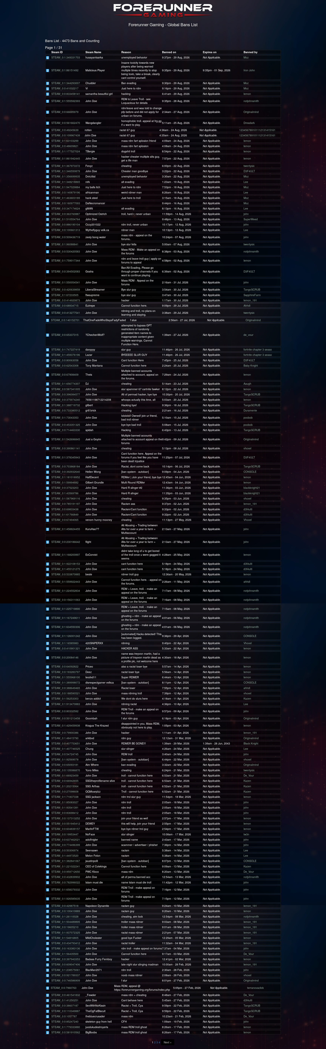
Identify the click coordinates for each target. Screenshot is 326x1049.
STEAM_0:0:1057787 (64, 1016)
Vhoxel (248, 520)
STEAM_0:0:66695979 (64, 112)
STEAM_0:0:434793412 (65, 943)
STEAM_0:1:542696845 (65, 439)
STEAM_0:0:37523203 (64, 488)
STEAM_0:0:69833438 (64, 509)
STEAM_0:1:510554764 (65, 219)
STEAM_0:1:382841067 (65, 861)
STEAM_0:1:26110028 (64, 916)
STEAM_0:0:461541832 (65, 995)
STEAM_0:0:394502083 (65, 271)
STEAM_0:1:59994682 (64, 482)
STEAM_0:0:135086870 (65, 770)
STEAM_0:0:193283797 (65, 672)
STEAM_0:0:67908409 (64, 374)
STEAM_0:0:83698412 (64, 813)
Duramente (250, 410)
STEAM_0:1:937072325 (65, 932)
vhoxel (247, 448)
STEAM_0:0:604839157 (65, 829)
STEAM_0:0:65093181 (64, 765)
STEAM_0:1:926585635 (65, 898)
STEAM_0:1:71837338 (64, 797)
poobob (248, 417)
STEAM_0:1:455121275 (65, 569)
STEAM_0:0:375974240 (65, 399)
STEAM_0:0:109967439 (65, 135)
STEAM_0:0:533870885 (65, 574)
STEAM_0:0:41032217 (64, 88)
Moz (246, 57)
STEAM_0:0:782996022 (65, 882)
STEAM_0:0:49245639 (64, 130)
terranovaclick (255, 988)
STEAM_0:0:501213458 (65, 718)
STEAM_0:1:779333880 (65, 1027)
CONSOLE (250, 471)
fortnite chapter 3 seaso (258, 349)
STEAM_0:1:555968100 (65, 677)
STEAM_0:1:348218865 (65, 182)
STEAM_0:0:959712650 (65, 871)
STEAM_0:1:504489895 (65, 922)
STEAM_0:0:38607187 (64, 1005)
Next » (167, 1042)
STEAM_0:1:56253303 (64, 698)
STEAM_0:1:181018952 (65, 477)
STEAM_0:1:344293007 (65, 83)
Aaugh (247, 383)
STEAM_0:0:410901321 (65, 648)
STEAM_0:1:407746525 (65, 748)
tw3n (246, 834)
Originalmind (251, 112)
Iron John (249, 70)
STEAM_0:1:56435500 (64, 954)
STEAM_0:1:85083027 (64, 802)
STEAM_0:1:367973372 (65, 166)
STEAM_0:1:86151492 (64, 70)
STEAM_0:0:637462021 (65, 839)
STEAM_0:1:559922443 (65, 581)
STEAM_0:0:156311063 (65, 600)
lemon (247, 94)
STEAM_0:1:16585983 (64, 643)
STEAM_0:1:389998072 (65, 682)
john (246, 214)
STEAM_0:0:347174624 (65, 208)
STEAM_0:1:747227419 (65, 349)
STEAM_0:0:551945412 (65, 823)
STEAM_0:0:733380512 (65, 410)
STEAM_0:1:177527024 (65, 151)
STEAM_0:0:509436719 (65, 237)
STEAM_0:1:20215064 (64, 786)
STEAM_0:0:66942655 (64, 781)
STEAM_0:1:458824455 (65, 529)
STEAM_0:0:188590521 (65, 693)
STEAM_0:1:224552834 (65, 590)
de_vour (248, 335)
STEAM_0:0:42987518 (64, 906)
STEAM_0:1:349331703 (65, 57)
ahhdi (247, 581)
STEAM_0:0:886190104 (65, 224)
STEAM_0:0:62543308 (64, 365)
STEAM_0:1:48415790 (64, 738)
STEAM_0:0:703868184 (65, 466)
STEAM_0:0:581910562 (65, 1032)
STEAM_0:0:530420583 (65, 251)
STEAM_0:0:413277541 (65, 313)
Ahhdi (247, 305)
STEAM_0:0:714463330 (65, 430)
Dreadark (249, 123)
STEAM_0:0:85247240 (64, 1021)
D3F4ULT (249, 171)
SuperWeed (251, 219)
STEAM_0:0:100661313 (65, 230)
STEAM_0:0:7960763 (63, 988)
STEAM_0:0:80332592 (64, 711)
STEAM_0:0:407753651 (65, 743)
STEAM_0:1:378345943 (65, 457)
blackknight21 (252, 488)
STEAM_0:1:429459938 (65, 725)
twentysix (249, 166)
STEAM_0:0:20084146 (64, 657)
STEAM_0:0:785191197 (65, 504)
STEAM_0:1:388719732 (65, 405)
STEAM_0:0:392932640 (65, 471)
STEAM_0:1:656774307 (65, 383)
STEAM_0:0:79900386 (64, 732)
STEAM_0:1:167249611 (65, 618)
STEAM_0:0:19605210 (64, 927)
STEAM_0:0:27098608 (64, 791)
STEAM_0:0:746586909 (65, 980)
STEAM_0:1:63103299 (64, 141)
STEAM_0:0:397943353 (65, 959)
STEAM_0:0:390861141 (65, 448)
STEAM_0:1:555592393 (65, 101)
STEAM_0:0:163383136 (65, 948)
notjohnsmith (251, 101)
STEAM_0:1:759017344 (65, 260)
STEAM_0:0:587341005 (65, 389)
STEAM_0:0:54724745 (64, 754)
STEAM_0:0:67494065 (64, 520)
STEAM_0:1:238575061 (65, 970)
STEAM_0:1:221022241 (65, 866)
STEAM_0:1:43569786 (64, 493)
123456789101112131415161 (257, 130)
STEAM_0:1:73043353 (64, 417)
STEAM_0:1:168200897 (65, 554)
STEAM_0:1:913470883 (65, 704)
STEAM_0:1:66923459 (64, 775)
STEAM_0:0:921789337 (65, 975)
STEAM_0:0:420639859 (65, 289)
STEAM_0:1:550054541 (65, 282)
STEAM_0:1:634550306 (65, 627)
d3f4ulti (248, 509)
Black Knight (251, 743)
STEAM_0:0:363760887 (65, 214)
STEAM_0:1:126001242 (65, 636)
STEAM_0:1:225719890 (65, 609)
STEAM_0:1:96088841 (64, 244)
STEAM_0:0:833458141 (65, 94)
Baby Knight (251, 365)
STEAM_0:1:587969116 (65, 498)
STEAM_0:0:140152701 (65, 320)
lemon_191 (250, 300)
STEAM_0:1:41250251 (64, 1000)
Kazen (247, 698)
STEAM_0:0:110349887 (65, 1011)
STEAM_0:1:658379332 (65, 889)
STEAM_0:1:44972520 (64, 855)
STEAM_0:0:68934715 (64, 305)
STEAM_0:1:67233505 (64, 295)
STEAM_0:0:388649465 (65, 688)
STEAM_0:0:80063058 (64, 360)
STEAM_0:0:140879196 (65, 192)
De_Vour (249, 775)
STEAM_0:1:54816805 (64, 938)
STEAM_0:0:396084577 (65, 394)
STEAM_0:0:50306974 (64, 850)
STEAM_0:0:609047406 (65, 964)
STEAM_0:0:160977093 (65, 203)
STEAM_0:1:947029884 (65, 187)
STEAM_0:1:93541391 (64, 807)
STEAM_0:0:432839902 (65, 877)
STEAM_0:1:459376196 (65, 355)
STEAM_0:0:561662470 (65, 123)
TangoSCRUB (252, 289)
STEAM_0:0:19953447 (64, 834)
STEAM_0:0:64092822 (64, 666)
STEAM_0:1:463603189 (65, 198)
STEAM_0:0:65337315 (64, 335)
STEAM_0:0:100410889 (65, 911)
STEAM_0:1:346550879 (65, 171)
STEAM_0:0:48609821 (64, 146)
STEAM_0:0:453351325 (65, 425)
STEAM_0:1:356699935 (65, 176)
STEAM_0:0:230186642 (65, 542)
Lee (246, 182)
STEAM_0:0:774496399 (65, 845)
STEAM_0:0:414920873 (65, 300)
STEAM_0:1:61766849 (64, 514)
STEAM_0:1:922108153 (65, 564)
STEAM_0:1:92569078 (64, 759)
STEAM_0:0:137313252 (65, 818)
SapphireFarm (252, 295)
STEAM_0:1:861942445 (65, 158)
